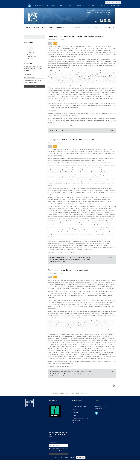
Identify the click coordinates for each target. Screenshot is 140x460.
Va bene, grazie (81, 457)
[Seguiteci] (29, 6)
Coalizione (58, 130)
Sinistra (29, 48)
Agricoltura (55, 257)
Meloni (65, 374)
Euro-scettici (88, 371)
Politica (50, 43)
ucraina (63, 261)
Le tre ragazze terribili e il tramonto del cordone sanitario (71, 140)
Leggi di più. (72, 457)
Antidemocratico (69, 257)
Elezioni (64, 130)
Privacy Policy (83, 393)
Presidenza (70, 374)
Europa (29, 58)
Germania (67, 259)
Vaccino (29, 52)
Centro (53, 130)
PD (28, 50)
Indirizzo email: (27, 74)
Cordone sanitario (78, 257)
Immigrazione (59, 374)
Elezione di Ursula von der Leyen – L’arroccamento (68, 270)
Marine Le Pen (87, 259)
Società (55, 43)
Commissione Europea (72, 371)
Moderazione (76, 130)
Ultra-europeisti (84, 374)
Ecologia (52, 259)
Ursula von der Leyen (55, 376)
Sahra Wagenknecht (55, 261)
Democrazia (86, 257)
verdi (62, 376)
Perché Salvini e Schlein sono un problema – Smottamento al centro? (75, 36)
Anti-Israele (55, 371)
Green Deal (53, 374)
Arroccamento (62, 371)
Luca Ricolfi (61, 39)
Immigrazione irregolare (77, 259)
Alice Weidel (61, 257)
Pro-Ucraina (77, 374)
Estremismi (69, 130)
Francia (63, 259)
